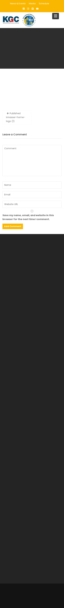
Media (32, 3)
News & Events (18, 3)
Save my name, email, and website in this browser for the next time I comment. (28, 217)
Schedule (44, 3)
